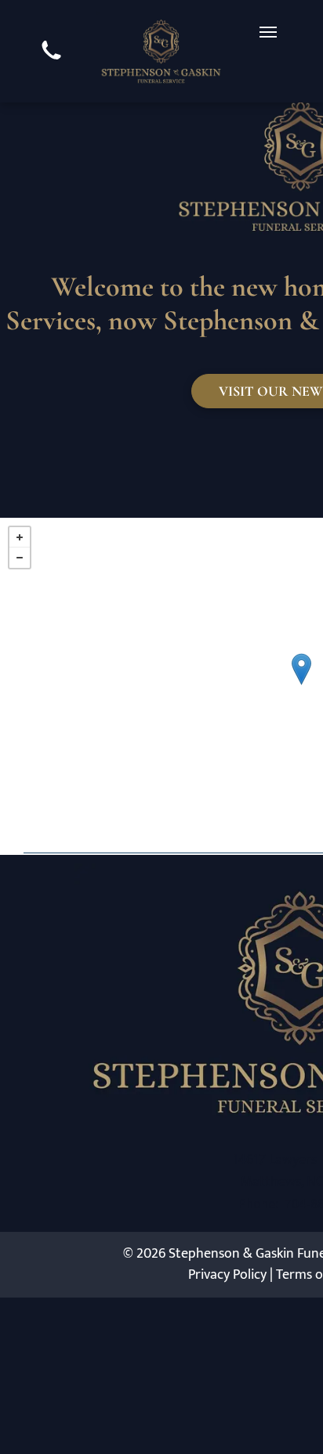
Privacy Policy (227, 1275)
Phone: (258, 1203)
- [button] (19, 557)
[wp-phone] (51, 62)
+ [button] (19, 537)
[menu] (268, 32)
